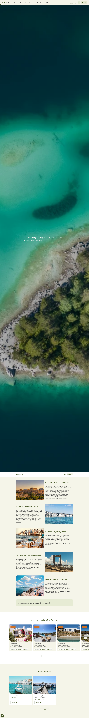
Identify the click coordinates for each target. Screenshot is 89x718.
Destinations (10, 2)
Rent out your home (41, 2)
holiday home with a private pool (24, 518)
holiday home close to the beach (57, 543)
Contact (50, 2)
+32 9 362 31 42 (73, 3)
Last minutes (25, 2)
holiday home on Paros (56, 591)
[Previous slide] (3, 638)
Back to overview (20, 474)
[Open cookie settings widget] (2, 715)
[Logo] (3, 3)
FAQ (47, 2)
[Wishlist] (82, 2)
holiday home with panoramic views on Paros (57, 495)
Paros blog (18, 522)
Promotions (16, 2)
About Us (31, 2)
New (21, 2)
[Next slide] (85, 638)
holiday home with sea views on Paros (27, 568)
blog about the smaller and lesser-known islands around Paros (35, 603)
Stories (35, 2)
